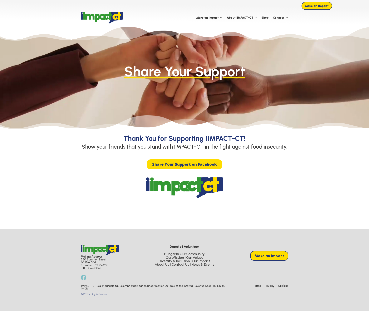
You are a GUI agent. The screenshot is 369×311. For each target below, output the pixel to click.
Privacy (269, 286)
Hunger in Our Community (184, 254)
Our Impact (201, 261)
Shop (265, 17)
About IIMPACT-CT (240, 17)
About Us (162, 264)
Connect (278, 17)
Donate (175, 246)
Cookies (283, 286)
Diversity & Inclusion (174, 261)
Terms (257, 286)
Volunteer (191, 246)
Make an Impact (317, 6)
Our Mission (175, 257)
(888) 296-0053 (91, 268)
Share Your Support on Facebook (184, 164)
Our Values (194, 257)
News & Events (202, 264)
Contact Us (180, 264)
